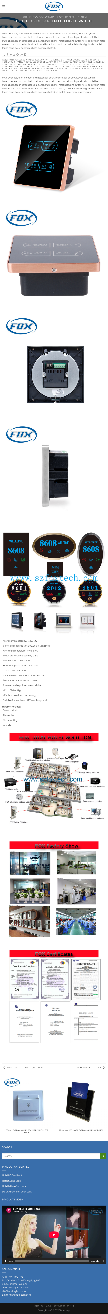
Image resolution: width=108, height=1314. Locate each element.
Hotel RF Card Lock (12, 1175)
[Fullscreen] (102, 1261)
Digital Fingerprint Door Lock (17, 1191)
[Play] (5, 1261)
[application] (54, 1235)
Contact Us (59, 1306)
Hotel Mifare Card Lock (14, 1186)
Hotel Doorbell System (72, 17)
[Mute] (97, 1261)
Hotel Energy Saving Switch (39, 17)
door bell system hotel (89, 1067)
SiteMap (70, 1306)
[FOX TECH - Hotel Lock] (54, 6)
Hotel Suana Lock (11, 1181)
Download (46, 1306)
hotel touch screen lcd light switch (24, 1067)
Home (36, 1306)
